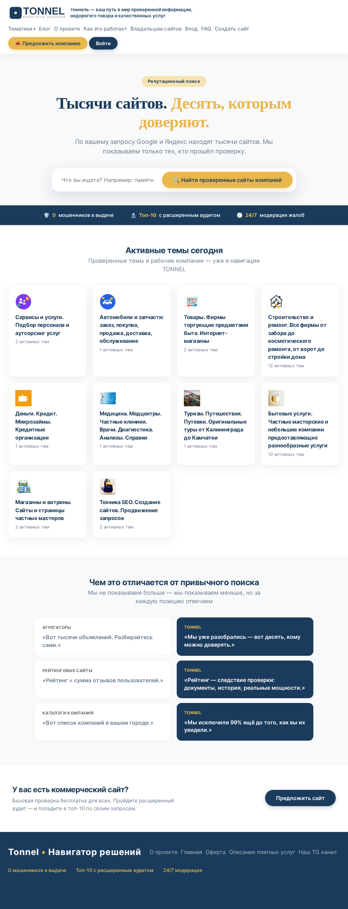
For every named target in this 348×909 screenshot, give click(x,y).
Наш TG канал (317, 852)
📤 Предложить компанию (48, 43)
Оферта (216, 852)
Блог (45, 28)
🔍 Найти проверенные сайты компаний (227, 180)
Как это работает (105, 28)
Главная (191, 852)
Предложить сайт (300, 798)
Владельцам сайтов (156, 28)
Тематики (20, 28)
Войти (103, 43)
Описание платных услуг (262, 852)
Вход (191, 28)
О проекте (67, 28)
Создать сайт (232, 28)
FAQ (206, 28)
